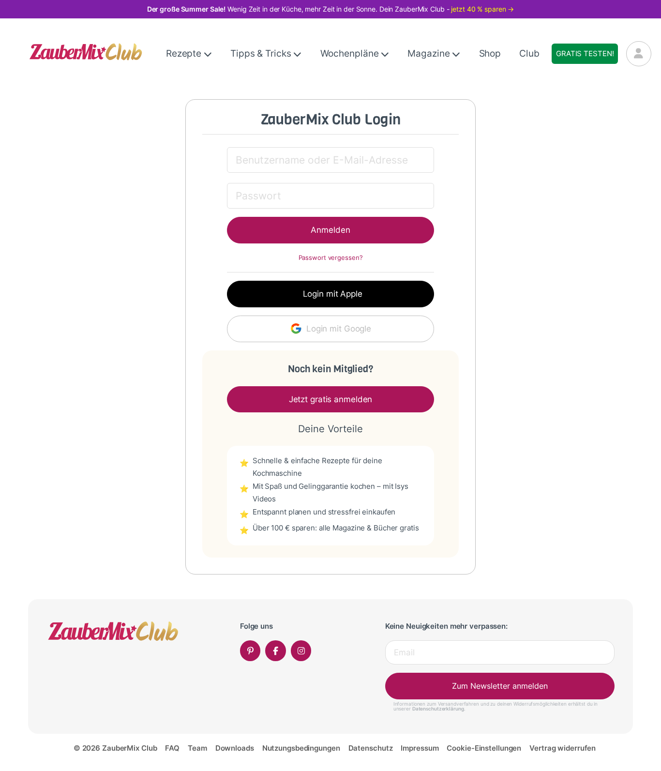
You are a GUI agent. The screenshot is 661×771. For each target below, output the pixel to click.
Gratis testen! (585, 53)
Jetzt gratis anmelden (331, 399)
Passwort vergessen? (331, 257)
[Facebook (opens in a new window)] (275, 650)
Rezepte (185, 53)
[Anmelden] (638, 53)
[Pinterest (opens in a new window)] (250, 650)
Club (529, 53)
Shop (490, 53)
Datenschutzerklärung (438, 708)
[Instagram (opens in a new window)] (301, 650)
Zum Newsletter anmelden (500, 686)
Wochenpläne (350, 53)
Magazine (429, 53)
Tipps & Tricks (261, 53)
